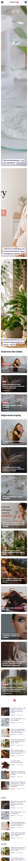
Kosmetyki (5, 402)
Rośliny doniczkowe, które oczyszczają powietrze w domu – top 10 (14, 342)
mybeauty (13, 715)
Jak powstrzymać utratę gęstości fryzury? (13, 368)
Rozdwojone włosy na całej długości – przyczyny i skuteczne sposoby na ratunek (13, 386)
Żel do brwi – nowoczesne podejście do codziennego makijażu (11, 635)
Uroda (4, 364)
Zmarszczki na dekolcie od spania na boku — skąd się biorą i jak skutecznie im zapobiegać (13, 663)
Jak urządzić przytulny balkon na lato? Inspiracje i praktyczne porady (13, 580)
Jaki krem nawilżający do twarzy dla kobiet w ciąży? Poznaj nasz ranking (14, 251)
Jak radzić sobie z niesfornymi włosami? (12, 609)
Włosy (8, 364)
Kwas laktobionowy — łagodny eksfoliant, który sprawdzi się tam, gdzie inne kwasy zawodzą (13, 689)
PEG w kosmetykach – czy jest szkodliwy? (13, 161)
